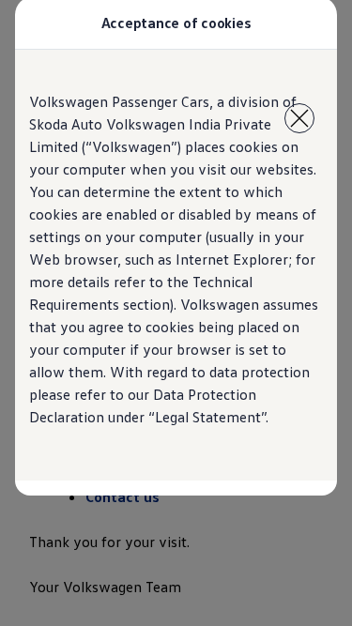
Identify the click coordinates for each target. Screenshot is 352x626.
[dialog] (176, 313)
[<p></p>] (299, 118)
